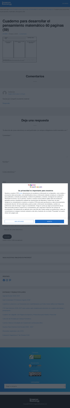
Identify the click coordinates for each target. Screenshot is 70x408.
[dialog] (35, 204)
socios (20, 193)
